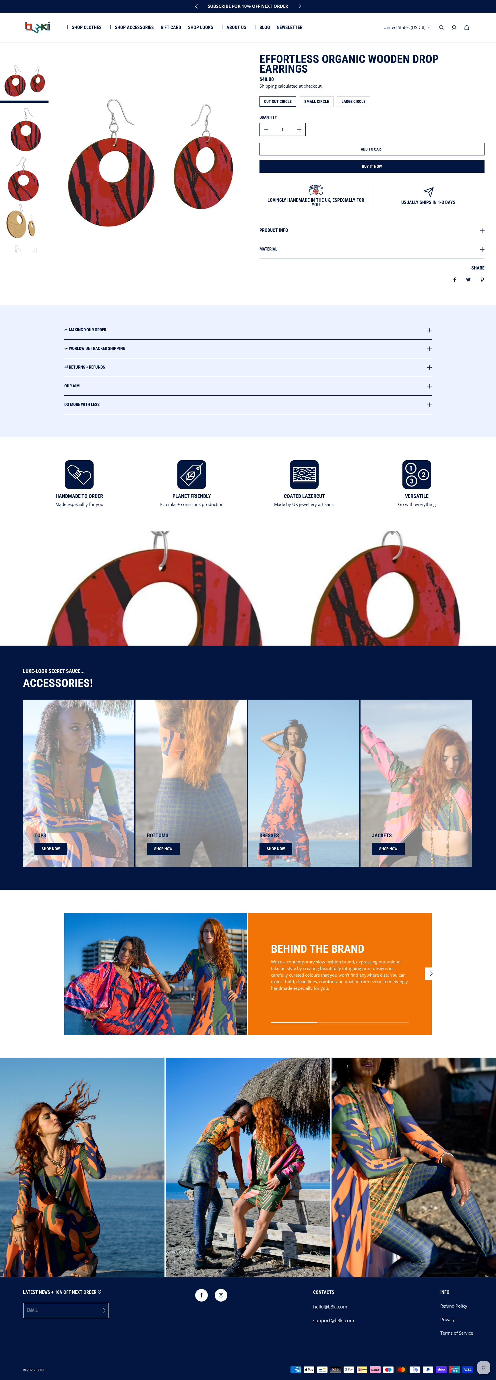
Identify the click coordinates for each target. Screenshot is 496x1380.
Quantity (268, 117)
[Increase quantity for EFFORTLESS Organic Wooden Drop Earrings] (299, 129)
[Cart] (466, 27)
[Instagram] (221, 1295)
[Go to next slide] (300, 6)
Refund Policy (453, 1306)
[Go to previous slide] (197, 6)
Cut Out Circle (278, 101)
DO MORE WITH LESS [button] (82, 404)
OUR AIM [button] (72, 385)
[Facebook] (201, 1295)
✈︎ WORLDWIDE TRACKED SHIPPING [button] (94, 348)
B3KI (40, 1370)
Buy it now (372, 166)
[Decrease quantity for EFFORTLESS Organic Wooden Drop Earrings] (266, 129)
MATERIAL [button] (268, 249)
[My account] (454, 27)
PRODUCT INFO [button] (273, 230)
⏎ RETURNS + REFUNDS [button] (84, 367)
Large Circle (353, 101)
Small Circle (316, 101)
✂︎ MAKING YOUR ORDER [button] (85, 330)
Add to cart (372, 149)
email (32, 1310)
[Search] (441, 27)
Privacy (447, 1320)
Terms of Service (456, 1333)
